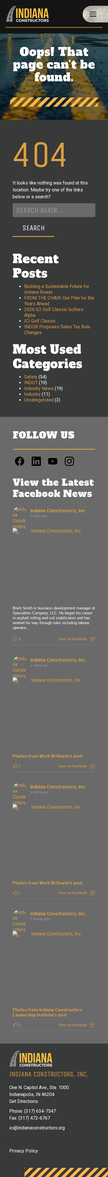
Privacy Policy (23, 1151)
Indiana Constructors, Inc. (58, 510)
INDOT (31, 382)
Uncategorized (39, 400)
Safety (30, 377)
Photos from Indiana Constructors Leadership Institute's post (47, 1012)
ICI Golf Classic (40, 321)
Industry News (39, 388)
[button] (95, 14)
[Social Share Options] (92, 639)
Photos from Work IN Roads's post (47, 756)
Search (33, 227)
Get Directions (23, 1101)
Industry (32, 394)
